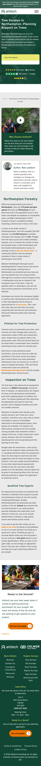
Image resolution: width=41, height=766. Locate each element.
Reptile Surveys (31, 670)
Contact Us (10, 663)
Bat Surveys (30, 663)
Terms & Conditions (12, 746)
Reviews (10, 660)
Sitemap (10, 677)
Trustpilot (5, 634)
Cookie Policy (21, 749)
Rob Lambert (28, 167)
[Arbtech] (8, 11)
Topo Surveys (31, 674)
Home (4, 99)
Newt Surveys (31, 667)
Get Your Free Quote (18, 626)
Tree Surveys (30, 660)
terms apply (23, 6)
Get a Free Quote (18, 733)
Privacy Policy (30, 746)
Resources (10, 673)
